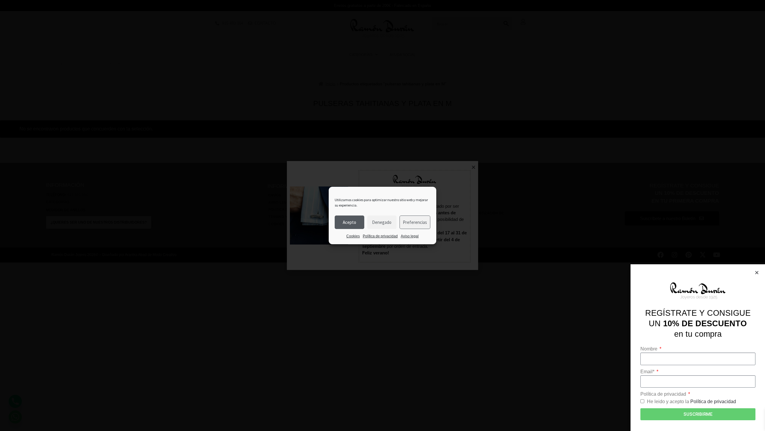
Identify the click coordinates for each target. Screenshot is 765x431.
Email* (648, 371)
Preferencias (415, 222)
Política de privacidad (380, 236)
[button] (757, 272)
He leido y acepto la (691, 401)
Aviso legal (410, 236)
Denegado (381, 222)
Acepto (349, 222)
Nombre (649, 348)
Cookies (353, 236)
